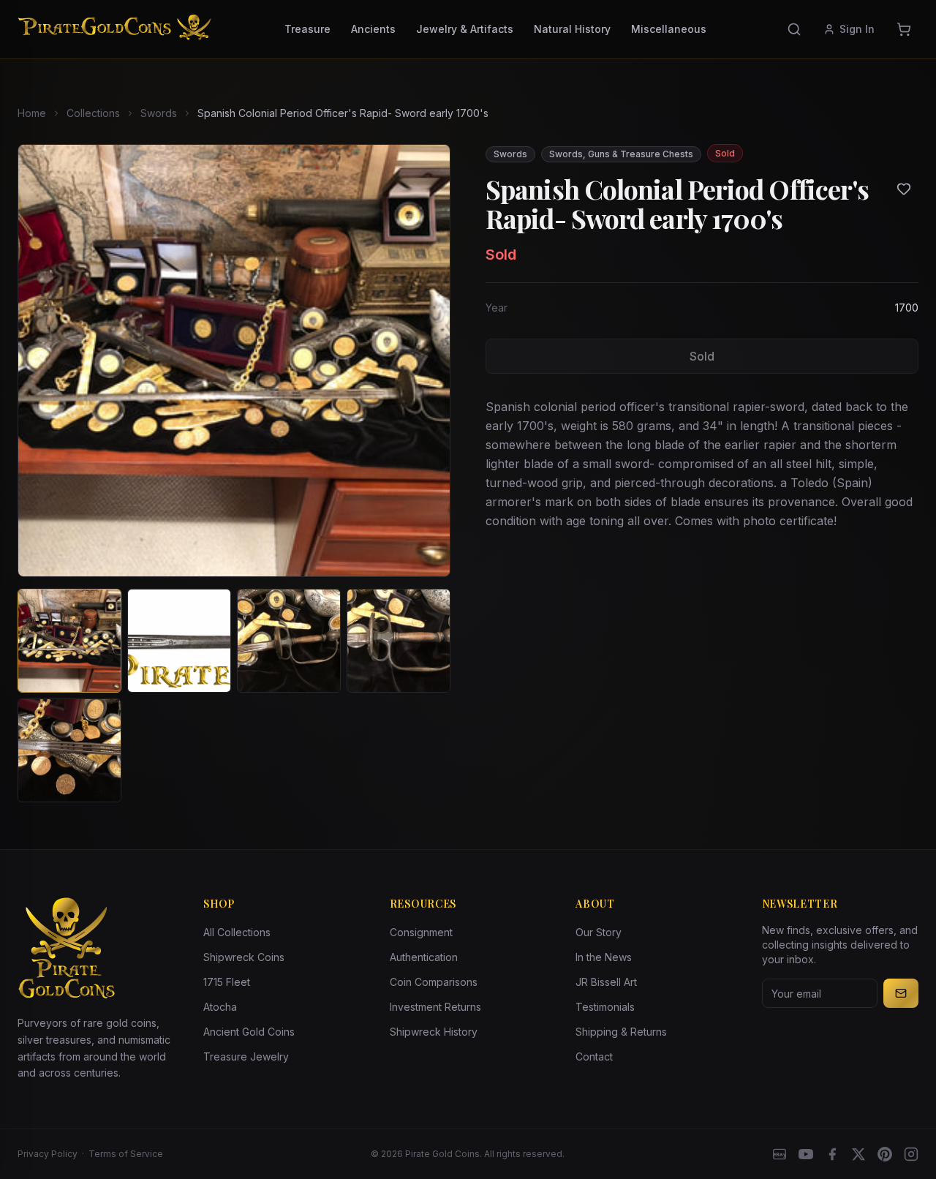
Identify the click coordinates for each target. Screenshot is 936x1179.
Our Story (598, 932)
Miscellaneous (668, 29)
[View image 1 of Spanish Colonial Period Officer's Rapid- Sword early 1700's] (69, 641)
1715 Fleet (226, 982)
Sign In (857, 29)
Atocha (220, 1007)
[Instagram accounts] (911, 1154)
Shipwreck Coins (243, 957)
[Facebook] (832, 1154)
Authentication (424, 957)
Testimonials (605, 1007)
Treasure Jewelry (246, 1056)
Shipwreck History (434, 1031)
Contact (594, 1056)
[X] (858, 1154)
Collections (93, 113)
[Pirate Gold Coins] (114, 29)
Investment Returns (435, 1007)
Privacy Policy (48, 1153)
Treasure (307, 29)
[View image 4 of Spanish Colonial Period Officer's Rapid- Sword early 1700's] (398, 641)
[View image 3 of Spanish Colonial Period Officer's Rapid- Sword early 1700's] (289, 641)
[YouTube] (806, 1154)
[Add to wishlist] (903, 188)
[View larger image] (234, 360)
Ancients (373, 29)
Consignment (421, 932)
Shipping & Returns (621, 1031)
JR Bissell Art (606, 982)
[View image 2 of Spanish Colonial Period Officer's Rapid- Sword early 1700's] (179, 641)
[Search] (794, 29)
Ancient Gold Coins (249, 1031)
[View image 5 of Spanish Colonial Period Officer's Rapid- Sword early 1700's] (69, 750)
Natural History (572, 29)
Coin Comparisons (434, 982)
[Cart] (903, 29)
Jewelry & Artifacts (464, 29)
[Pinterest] (885, 1154)
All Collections (237, 932)
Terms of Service (125, 1153)
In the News (603, 957)
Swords (158, 113)
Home (32, 113)
